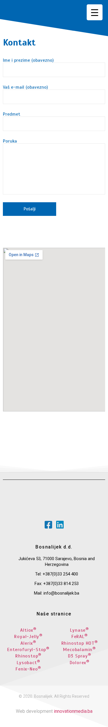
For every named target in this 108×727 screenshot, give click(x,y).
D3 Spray (79, 656)
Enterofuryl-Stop (28, 650)
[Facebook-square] (48, 524)
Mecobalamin (79, 650)
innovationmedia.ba (73, 711)
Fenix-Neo (28, 669)
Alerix (28, 643)
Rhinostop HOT (79, 643)
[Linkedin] (60, 524)
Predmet (11, 114)
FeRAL (79, 636)
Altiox (28, 630)
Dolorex (80, 663)
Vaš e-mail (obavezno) (25, 87)
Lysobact (28, 663)
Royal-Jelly (28, 636)
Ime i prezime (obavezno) (28, 60)
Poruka (10, 141)
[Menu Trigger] (95, 12)
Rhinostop (28, 656)
